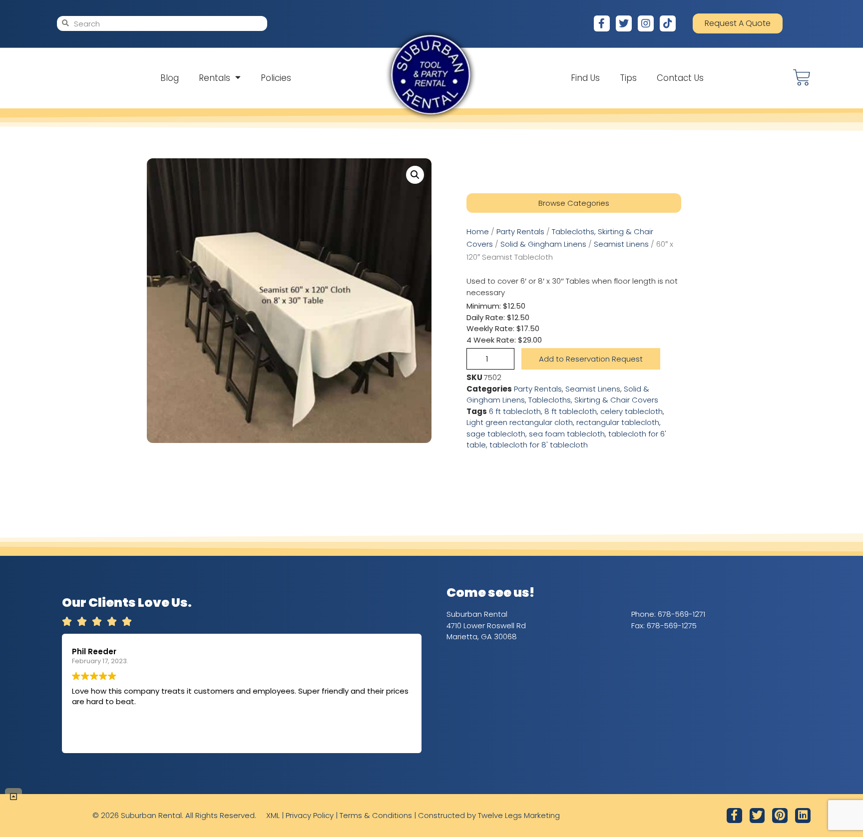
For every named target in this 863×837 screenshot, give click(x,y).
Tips (628, 78)
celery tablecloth (631, 411)
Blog (169, 78)
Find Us (585, 78)
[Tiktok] (668, 23)
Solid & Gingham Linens (543, 244)
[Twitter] (624, 23)
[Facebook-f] (602, 23)
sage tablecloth (495, 433)
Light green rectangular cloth (519, 422)
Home (477, 231)
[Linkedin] (803, 816)
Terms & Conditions (376, 815)
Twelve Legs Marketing (519, 815)
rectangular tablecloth (617, 422)
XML (273, 815)
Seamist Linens (621, 244)
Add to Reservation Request (591, 359)
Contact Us (680, 78)
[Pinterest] (780, 816)
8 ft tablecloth (570, 411)
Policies (276, 78)
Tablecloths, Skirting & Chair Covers (593, 400)
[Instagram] (646, 23)
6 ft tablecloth (515, 411)
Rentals (214, 78)
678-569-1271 (681, 614)
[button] (415, 175)
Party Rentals (520, 231)
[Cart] (802, 77)
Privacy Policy (310, 815)
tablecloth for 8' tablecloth (538, 444)
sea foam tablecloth (567, 433)
